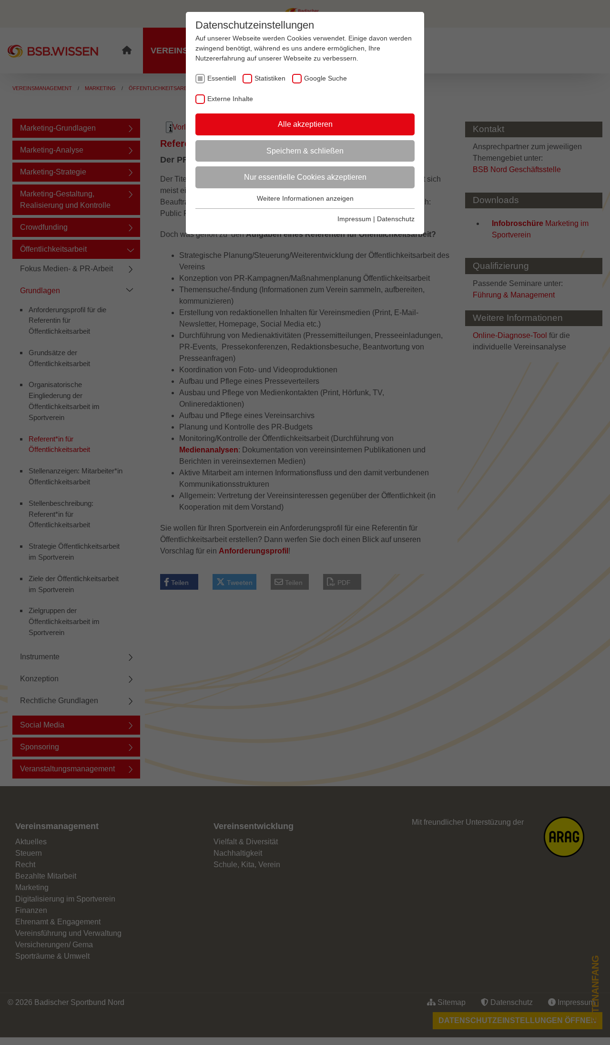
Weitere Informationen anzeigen (305, 198)
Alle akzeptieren (305, 124)
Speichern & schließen (305, 151)
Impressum (354, 219)
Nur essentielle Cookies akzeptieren (305, 177)
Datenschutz (396, 219)
